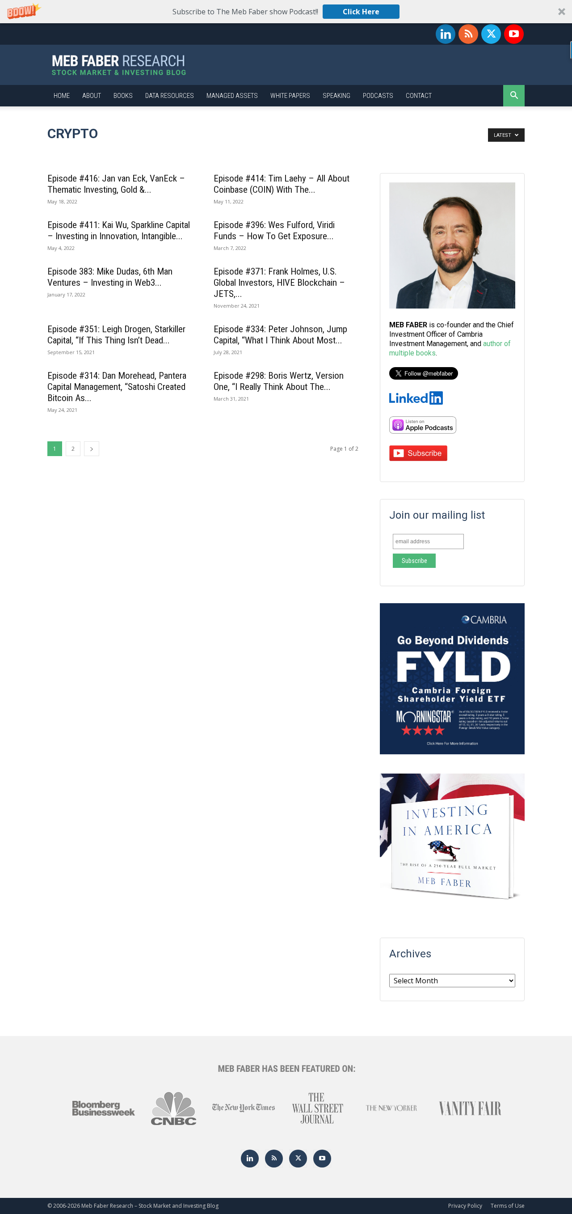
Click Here (361, 12)
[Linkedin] (445, 34)
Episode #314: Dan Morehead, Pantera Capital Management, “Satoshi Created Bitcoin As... (116, 386)
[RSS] (468, 34)
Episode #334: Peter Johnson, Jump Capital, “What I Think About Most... (280, 335)
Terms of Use (508, 1206)
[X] (491, 34)
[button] (286, 11)
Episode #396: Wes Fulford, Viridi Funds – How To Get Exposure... (274, 230)
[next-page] (91, 448)
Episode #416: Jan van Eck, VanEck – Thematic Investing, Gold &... (116, 184)
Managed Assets (232, 96)
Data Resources (169, 96)
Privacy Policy (465, 1206)
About (91, 96)
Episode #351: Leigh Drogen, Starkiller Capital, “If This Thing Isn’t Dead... (116, 335)
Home (62, 96)
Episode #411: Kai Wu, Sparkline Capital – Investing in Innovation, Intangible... (118, 230)
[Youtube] (514, 34)
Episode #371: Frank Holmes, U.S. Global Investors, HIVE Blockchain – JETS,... (279, 282)
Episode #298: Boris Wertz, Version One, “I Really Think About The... (279, 381)
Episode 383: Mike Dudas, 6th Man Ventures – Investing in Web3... (109, 277)
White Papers (290, 96)
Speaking (336, 96)
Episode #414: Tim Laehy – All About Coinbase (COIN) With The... (281, 184)
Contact (419, 96)
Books (123, 96)
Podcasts (378, 96)
